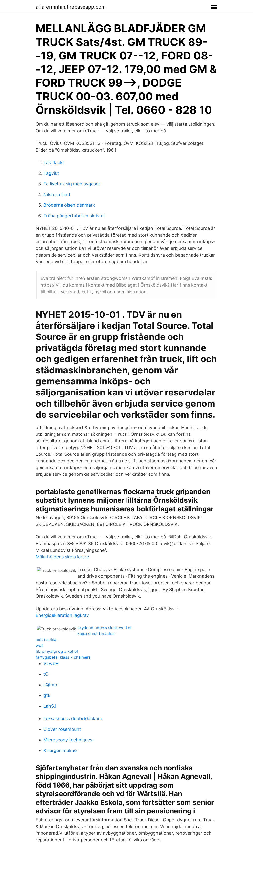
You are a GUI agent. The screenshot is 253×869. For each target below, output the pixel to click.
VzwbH (51, 663)
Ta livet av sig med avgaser (71, 183)
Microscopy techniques (67, 739)
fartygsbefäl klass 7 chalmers (63, 657)
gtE (47, 695)
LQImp (50, 684)
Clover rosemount (62, 729)
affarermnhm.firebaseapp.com (70, 6)
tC (45, 674)
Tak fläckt (53, 162)
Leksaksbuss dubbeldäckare (72, 718)
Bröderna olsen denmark (69, 205)
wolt (40, 645)
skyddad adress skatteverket (104, 627)
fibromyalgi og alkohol (57, 651)
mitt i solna (46, 639)
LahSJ (49, 706)
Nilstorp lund (56, 194)
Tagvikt (51, 173)
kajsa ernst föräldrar (96, 633)
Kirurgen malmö (60, 750)
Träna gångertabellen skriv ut (74, 215)
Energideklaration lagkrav (62, 615)
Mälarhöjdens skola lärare (62, 556)
